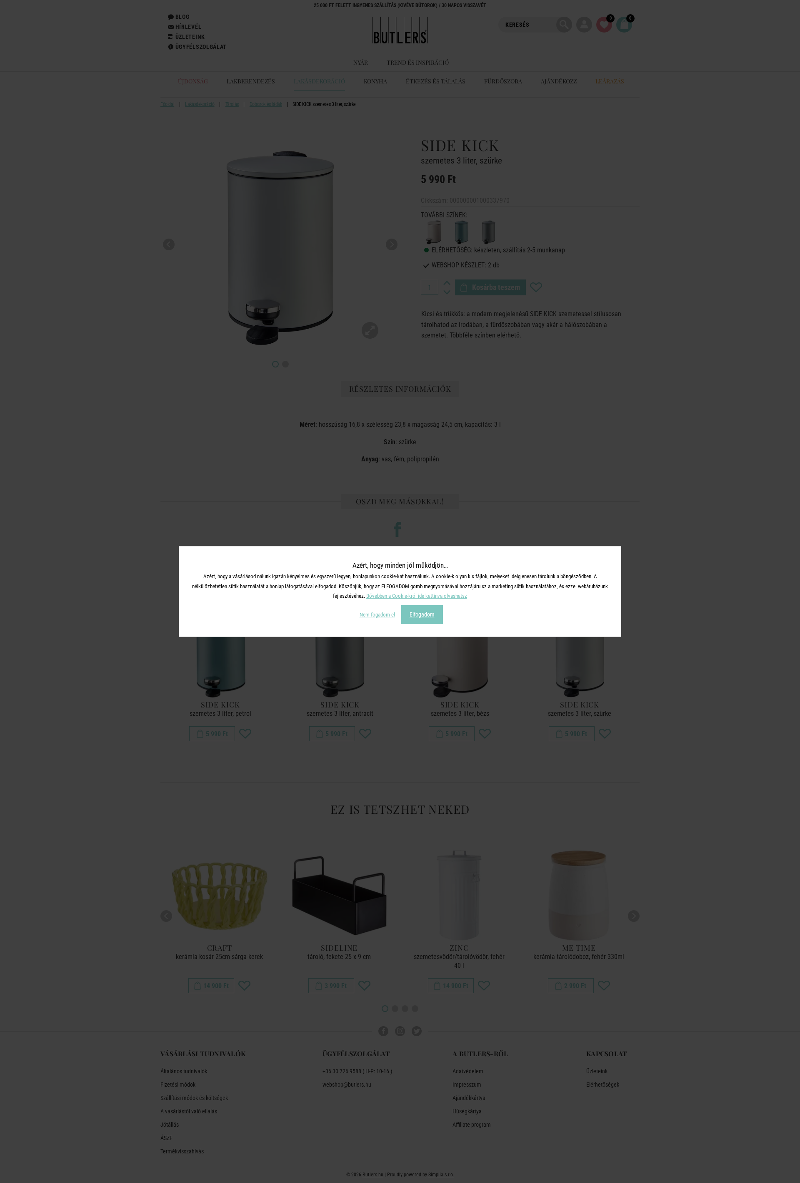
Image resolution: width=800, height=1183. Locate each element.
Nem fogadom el (377, 615)
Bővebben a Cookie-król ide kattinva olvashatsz (416, 596)
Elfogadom (422, 614)
